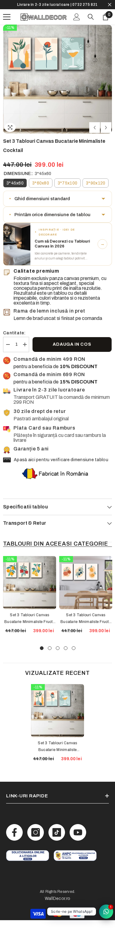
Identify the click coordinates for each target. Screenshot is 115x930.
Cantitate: (14, 333)
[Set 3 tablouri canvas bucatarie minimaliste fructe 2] (29, 582)
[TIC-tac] (56, 832)
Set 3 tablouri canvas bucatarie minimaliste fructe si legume (85, 619)
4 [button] (65, 648)
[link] (27, 855)
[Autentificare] (76, 17)
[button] (94, 127)
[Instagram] (35, 832)
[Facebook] (14, 832)
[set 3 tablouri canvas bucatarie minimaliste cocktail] (57, 710)
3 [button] (57, 648)
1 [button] (42, 648)
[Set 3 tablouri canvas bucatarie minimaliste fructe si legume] (85, 582)
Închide (109, 4)
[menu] (6, 17)
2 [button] (50, 648)
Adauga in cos (72, 344)
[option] (57, 4)
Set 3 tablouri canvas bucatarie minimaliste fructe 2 (29, 619)
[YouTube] (78, 832)
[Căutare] (90, 17)
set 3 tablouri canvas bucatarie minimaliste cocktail (57, 747)
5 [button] (73, 648)
